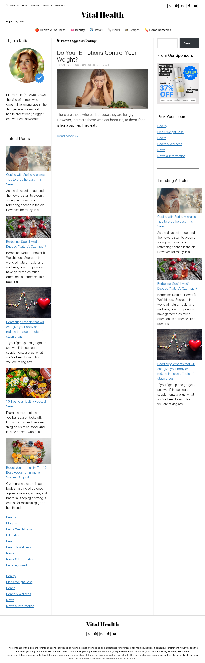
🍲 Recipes (132, 30)
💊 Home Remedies (157, 30)
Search (189, 43)
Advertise (61, 5)
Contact (47, 5)
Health (10, 541)
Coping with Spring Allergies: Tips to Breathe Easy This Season (25, 179)
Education (13, 535)
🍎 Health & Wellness (50, 30)
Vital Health (102, 15)
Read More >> (67, 136)
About (35, 5)
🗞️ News (114, 30)
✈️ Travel (96, 30)
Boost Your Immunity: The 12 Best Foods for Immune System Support (26, 472)
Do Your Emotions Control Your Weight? (97, 56)
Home (25, 5)
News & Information (20, 559)
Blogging (12, 523)
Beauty (11, 517)
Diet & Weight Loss (19, 529)
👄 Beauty (77, 30)
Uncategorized (16, 565)
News (10, 553)
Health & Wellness (18, 547)
